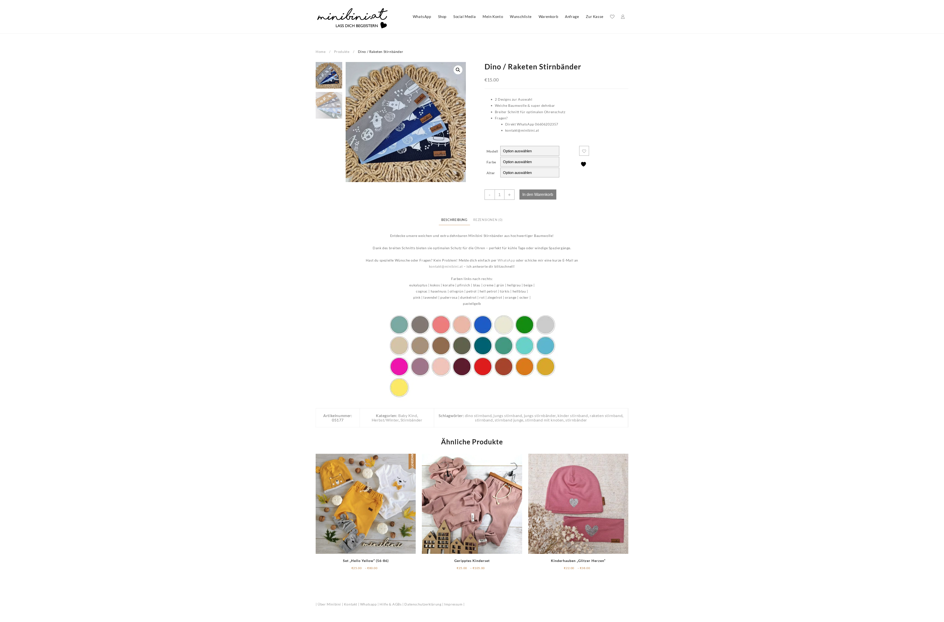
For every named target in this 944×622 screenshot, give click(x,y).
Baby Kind (407, 415)
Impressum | (454, 604)
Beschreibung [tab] (454, 220)
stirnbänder (576, 420)
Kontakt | (352, 604)
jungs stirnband (507, 415)
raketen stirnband (606, 415)
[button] (458, 69)
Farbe (491, 162)
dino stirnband (478, 415)
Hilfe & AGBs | (392, 604)
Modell (492, 151)
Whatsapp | (370, 604)
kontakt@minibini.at (522, 130)
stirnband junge (509, 420)
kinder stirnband (573, 415)
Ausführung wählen (368, 569)
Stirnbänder (411, 420)
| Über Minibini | (330, 604)
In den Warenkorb (537, 194)
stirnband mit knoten (544, 420)
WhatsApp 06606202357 (537, 124)
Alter (491, 173)
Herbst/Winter (385, 420)
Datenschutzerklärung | (424, 604)
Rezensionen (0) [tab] (487, 220)
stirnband (484, 420)
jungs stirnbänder (540, 415)
